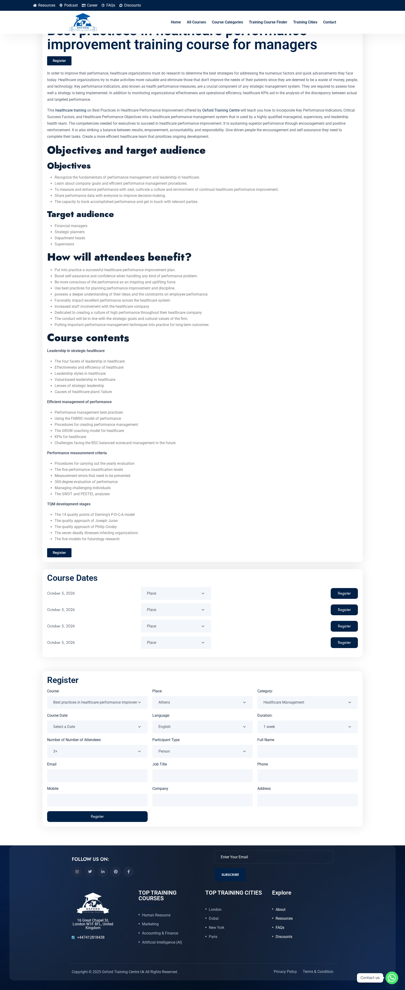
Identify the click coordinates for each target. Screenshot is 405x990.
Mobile (52, 788)
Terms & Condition (318, 972)
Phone (262, 764)
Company (160, 788)
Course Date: (57, 715)
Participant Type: (166, 740)
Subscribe (230, 874)
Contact (329, 22)
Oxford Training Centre (221, 110)
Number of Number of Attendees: (74, 740)
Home (176, 22)
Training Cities (305, 22)
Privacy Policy (285, 972)
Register (344, 593)
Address (264, 788)
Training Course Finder (268, 22)
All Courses (196, 22)
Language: (161, 715)
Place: (157, 691)
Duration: (265, 715)
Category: (265, 691)
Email (51, 764)
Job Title (159, 764)
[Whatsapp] (392, 977)
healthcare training (70, 110)
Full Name (265, 740)
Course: (53, 691)
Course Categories (227, 22)
